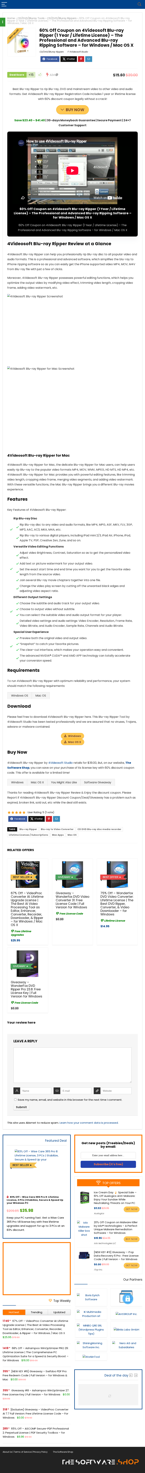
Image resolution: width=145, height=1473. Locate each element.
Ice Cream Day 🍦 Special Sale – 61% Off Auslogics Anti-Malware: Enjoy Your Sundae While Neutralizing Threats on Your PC (115, 1197)
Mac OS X (74, 742)
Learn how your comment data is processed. (89, 1123)
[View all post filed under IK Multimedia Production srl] (91, 1314)
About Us (7, 1451)
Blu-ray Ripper (28, 829)
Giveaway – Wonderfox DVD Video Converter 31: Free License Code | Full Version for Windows (72, 900)
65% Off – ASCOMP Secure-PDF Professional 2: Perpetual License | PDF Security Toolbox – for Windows (36, 1433)
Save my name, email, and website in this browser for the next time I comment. (70, 1100)
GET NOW (132, 1209)
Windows (74, 736)
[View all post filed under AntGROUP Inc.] (126, 1314)
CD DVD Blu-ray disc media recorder (99, 829)
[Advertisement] (36, 1268)
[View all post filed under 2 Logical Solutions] (126, 1297)
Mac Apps (58, 834)
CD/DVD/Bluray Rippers (62, 18)
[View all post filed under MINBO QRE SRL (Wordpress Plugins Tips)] (91, 1329)
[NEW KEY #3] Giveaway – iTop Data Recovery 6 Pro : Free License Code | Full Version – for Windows (116, 1255)
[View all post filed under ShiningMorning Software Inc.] (91, 1345)
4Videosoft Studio (78, 51)
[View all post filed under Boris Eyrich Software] (91, 1297)
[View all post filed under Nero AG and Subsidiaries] (126, 1345)
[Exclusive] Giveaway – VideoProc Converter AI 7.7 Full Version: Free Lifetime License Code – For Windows (35, 1413)
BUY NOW (75, 110)
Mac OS (72, 834)
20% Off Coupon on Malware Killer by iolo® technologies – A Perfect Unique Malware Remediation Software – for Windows (116, 1227)
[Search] (139, 4)
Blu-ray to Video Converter (57, 829)
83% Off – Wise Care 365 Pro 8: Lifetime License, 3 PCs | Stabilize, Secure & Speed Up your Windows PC (35, 1200)
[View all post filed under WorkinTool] (91, 1357)
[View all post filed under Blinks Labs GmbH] (126, 1329)
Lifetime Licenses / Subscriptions (28, 834)
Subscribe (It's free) (108, 1164)
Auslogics (99, 1213)
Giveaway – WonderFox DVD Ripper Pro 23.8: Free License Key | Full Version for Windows (26, 989)
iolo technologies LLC (105, 1243)
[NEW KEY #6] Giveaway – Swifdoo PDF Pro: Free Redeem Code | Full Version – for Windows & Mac (35, 1375)
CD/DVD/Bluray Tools (31, 18)
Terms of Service (22, 1451)
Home (11, 18)
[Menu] (4, 4)
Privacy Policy (40, 1451)
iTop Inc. (98, 1269)
